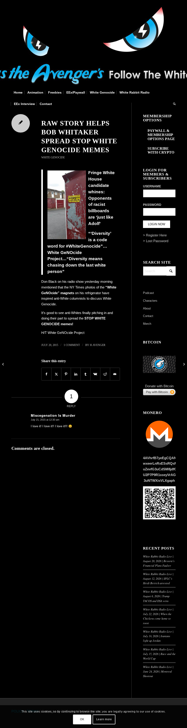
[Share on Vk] (95, 374)
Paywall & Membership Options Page (161, 135)
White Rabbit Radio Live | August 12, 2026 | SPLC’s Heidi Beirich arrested (158, 578)
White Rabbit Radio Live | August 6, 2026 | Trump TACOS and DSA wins (158, 595)
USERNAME (152, 186)
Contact (148, 316)
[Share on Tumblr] (85, 374)
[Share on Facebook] (46, 374)
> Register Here (155, 235)
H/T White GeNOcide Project (62, 333)
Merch (147, 323)
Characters (150, 300)
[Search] (173, 104)
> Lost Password (155, 241)
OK (82, 719)
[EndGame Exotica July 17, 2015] (3, 364)
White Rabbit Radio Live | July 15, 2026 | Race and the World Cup (159, 653)
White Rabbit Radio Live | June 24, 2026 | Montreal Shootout (158, 671)
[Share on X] (56, 374)
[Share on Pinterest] (66, 374)
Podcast (148, 293)
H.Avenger (97, 345)
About (147, 308)
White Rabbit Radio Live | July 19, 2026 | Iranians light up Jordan (158, 635)
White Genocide (53, 157)
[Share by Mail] (115, 374)
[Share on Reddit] (105, 374)
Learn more (104, 719)
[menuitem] (18, 92)
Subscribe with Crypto (161, 151)
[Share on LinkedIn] (76, 374)
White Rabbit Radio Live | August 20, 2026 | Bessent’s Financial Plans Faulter (158, 560)
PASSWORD (152, 205)
